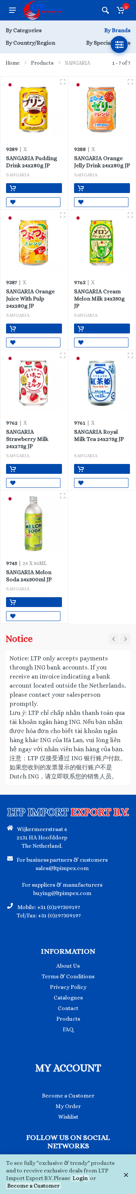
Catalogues (68, 997)
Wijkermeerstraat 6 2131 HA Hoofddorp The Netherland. (42, 837)
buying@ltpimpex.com (62, 893)
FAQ (68, 1029)
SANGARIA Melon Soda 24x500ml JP (29, 576)
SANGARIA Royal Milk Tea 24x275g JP (99, 435)
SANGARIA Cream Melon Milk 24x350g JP (99, 298)
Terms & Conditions (68, 976)
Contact (68, 1008)
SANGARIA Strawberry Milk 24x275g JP (27, 439)
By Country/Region (30, 42)
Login (80, 1178)
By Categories (24, 30)
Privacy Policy (68, 987)
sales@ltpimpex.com (62, 868)
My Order (68, 1106)
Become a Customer (33, 1185)
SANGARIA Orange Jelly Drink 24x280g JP (102, 162)
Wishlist (68, 1116)
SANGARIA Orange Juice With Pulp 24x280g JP (30, 298)
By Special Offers (108, 42)
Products (42, 63)
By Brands (117, 30)
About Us (68, 965)
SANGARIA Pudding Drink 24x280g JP (31, 162)
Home (13, 63)
